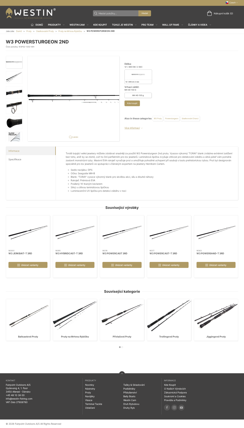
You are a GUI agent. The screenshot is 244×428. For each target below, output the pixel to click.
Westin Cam (129, 400)
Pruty (29, 31)
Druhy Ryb (129, 407)
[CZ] (31, 13)
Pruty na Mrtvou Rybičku (70, 31)
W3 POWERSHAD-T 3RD (210, 253)
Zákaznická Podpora (175, 392)
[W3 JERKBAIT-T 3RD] (27, 232)
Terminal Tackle (93, 404)
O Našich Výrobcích (175, 388)
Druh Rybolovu (131, 404)
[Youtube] (181, 408)
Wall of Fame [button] (170, 24)
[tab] (120, 347)
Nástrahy (90, 388)
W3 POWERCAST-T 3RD (163, 253)
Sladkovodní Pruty (45, 31)
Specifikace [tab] (14, 159)
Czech (232, 2)
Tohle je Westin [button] (122, 24)
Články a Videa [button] (197, 24)
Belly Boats (129, 396)
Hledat (145, 13)
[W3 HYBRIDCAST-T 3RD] (74, 232)
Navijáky (90, 396)
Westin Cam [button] (77, 24)
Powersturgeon (171, 118)
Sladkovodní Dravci (190, 118)
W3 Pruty (158, 118)
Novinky (89, 384)
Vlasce (88, 400)
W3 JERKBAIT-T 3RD (20, 253)
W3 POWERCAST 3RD (114, 253)
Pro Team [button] (147, 24)
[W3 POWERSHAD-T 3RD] (216, 232)
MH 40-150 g (138, 95)
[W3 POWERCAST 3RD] (121, 232)
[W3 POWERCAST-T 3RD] (169, 232)
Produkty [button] (54, 24)
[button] (14, 62)
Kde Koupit (100, 24)
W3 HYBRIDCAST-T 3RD (69, 253)
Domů (19, 31)
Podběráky (129, 388)
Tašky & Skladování (134, 384)
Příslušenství (130, 392)
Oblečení (90, 407)
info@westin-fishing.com (19, 398)
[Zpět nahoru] (122, 374)
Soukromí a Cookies (175, 396)
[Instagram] (174, 408)
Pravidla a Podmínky (175, 400)
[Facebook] (167, 408)
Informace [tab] (13, 150)
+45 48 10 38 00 (15, 395)
